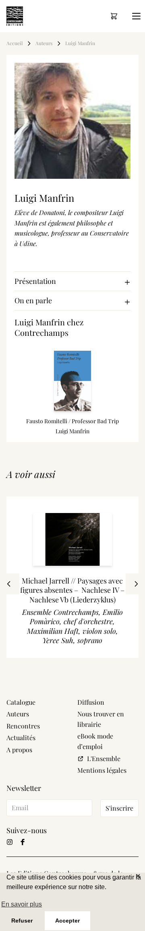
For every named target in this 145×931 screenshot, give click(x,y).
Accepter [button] (67, 920)
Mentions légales (101, 770)
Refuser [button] (22, 920)
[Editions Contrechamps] (15, 16)
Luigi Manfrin (80, 43)
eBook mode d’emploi (95, 741)
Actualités (20, 737)
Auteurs (43, 43)
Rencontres (23, 726)
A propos (19, 749)
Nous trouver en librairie (100, 719)
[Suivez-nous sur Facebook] (22, 842)
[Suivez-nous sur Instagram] (9, 842)
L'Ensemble (103, 758)
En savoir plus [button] (21, 904)
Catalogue (20, 702)
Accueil (14, 43)
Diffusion (90, 702)
